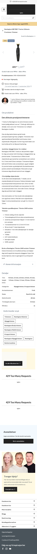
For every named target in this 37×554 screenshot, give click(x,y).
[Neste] (34, 53)
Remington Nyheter (20, 317)
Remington (28, 338)
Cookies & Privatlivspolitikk (10, 540)
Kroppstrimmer (9, 334)
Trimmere (7, 317)
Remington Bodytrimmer (12, 325)
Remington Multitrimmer (12, 330)
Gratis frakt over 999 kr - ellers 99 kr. (14, 71)
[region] (18, 51)
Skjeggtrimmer (9, 321)
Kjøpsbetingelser (7, 532)
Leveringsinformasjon (8, 536)
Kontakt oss (9, 489)
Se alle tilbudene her (12, 363)
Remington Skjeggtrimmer (13, 338)
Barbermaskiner (9, 343)
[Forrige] (3, 53)
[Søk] (33, 18)
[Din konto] (4, 9)
